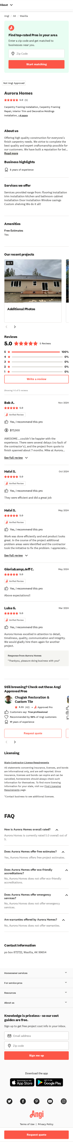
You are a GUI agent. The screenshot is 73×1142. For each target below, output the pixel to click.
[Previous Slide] (6, 327)
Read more (11, 153)
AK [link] (14, 15)
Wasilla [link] (24, 15)
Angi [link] (6, 15)
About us (9, 1002)
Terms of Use (27, 1124)
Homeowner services (15, 973)
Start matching (36, 64)
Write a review (36, 379)
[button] (33, 291)
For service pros (13, 983)
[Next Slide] (15, 327)
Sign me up (36, 1055)
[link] (33, 710)
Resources (10, 993)
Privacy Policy (45, 1124)
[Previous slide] (6, 742)
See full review (13, 458)
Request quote (33, 733)
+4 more (23, 115)
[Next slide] (15, 742)
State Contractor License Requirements (26, 762)
